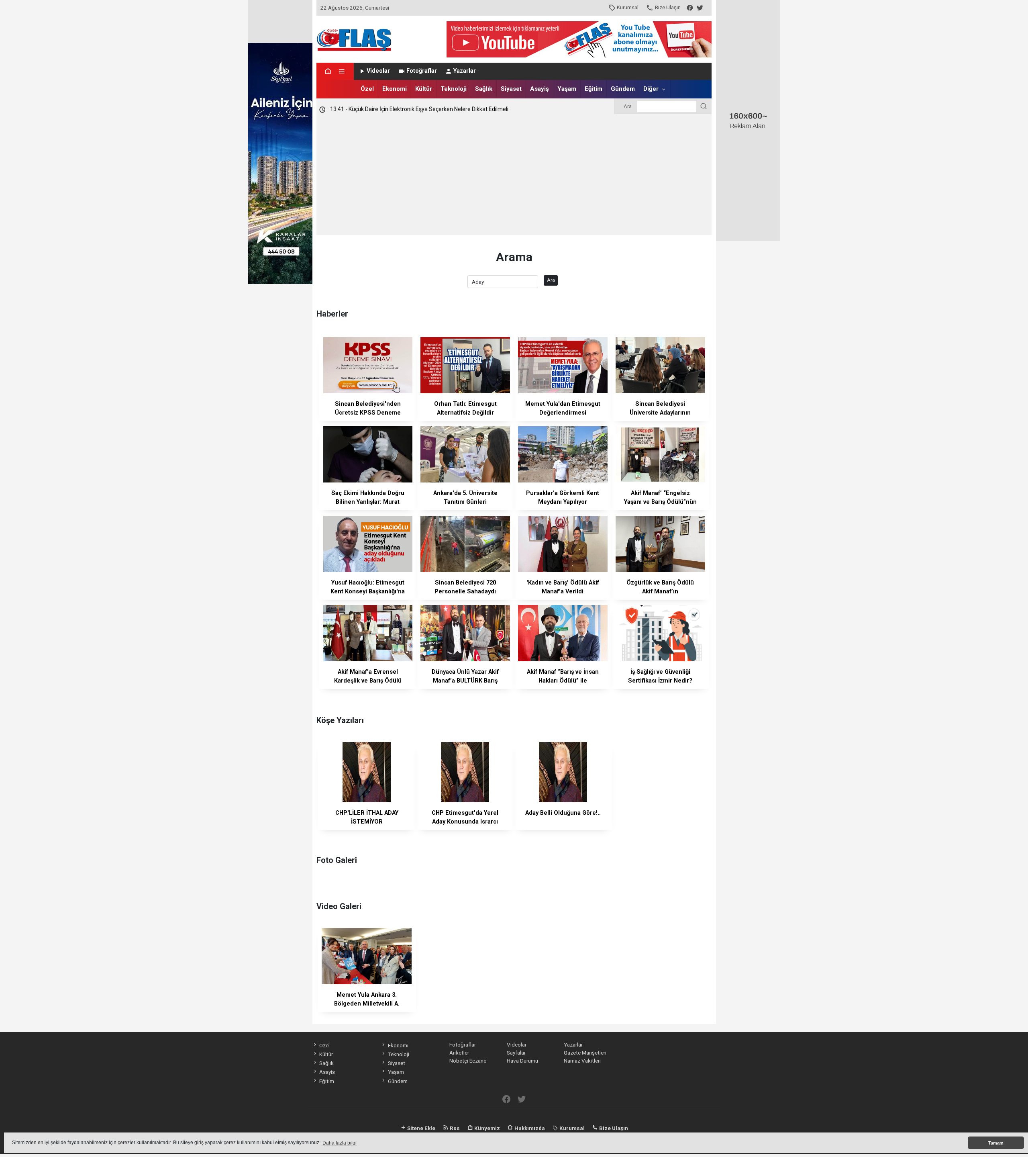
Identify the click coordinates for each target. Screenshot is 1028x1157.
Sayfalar (516, 1052)
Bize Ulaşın (668, 7)
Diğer (651, 88)
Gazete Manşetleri (585, 1052)
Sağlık (483, 88)
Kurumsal (627, 7)
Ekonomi (394, 88)
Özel (367, 88)
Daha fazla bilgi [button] (339, 1143)
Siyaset (511, 88)
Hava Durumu (522, 1060)
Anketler (459, 1052)
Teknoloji (454, 88)
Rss (454, 1128)
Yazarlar (464, 70)
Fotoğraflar (421, 70)
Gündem (623, 88)
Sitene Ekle (420, 1128)
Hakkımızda (529, 1128)
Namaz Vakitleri (582, 1060)
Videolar (378, 70)
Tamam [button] (996, 1143)
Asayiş (539, 88)
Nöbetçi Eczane (467, 1060)
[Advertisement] (514, 175)
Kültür (423, 88)
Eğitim (593, 88)
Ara (551, 280)
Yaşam (566, 88)
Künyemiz (486, 1128)
